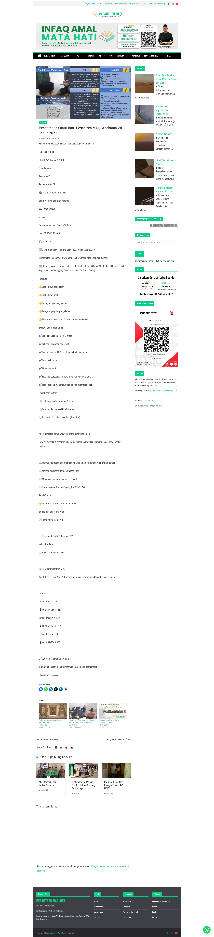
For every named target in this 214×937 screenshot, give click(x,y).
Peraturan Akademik (130, 912)
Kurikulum (127, 902)
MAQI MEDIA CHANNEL (137, 4)
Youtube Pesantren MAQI (156, 4)
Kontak (167, 56)
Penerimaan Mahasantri (161, 902)
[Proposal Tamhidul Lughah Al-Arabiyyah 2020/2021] (113, 711)
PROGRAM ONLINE (151, 56)
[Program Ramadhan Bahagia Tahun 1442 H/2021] (116, 764)
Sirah (111, 56)
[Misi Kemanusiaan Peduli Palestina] (50, 764)
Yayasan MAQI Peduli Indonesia (116, 4)
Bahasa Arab (49, 56)
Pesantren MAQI (55, 138)
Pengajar (126, 907)
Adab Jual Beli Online (50, 739)
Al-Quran (65, 56)
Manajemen (98, 912)
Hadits (78, 56)
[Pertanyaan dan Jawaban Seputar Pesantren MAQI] (53, 711)
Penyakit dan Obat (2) (116, 739)
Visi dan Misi (99, 907)
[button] (56, 56)
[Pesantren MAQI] (39, 56)
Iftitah (96, 902)
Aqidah (91, 56)
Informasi (43, 122)
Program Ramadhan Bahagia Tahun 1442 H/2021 (113, 785)
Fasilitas (97, 917)
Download (136, 56)
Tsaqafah (121, 56)
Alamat (154, 917)
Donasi (154, 907)
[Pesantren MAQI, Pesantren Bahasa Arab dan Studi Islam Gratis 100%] (83, 711)
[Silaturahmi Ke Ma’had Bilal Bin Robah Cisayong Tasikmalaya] (83, 764)
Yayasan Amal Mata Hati (93, 4)
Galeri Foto (127, 917)
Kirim (139, 254)
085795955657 (149, 401)
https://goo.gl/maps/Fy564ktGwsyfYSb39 (162, 391)
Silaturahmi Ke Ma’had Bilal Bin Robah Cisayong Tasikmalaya (83, 785)
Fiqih (100, 56)
